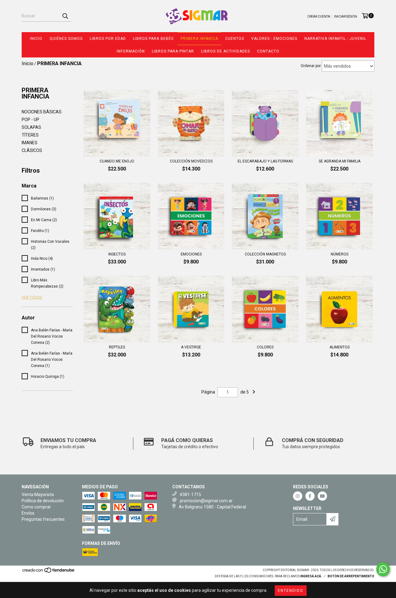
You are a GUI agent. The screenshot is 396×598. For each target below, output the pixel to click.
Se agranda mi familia (339, 161)
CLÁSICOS (32, 150)
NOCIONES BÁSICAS (42, 111)
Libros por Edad (108, 38)
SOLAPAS (31, 127)
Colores (265, 347)
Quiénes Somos (66, 38)
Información (131, 51)
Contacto (268, 51)
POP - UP (30, 119)
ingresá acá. (311, 576)
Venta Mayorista (38, 494)
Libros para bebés (153, 38)
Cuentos (234, 38)
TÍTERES (30, 135)
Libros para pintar (173, 51)
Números (339, 254)
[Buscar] (65, 16)
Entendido (290, 590)
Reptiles (117, 347)
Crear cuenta (318, 16)
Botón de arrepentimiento (351, 576)
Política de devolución (43, 500)
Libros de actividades (225, 51)
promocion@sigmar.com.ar (206, 500)
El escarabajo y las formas (265, 161)
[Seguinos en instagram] (297, 496)
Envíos (28, 513)
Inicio (36, 38)
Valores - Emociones (274, 38)
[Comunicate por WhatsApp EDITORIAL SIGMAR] (383, 569)
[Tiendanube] (49, 572)
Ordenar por (311, 66)
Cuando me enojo (117, 161)
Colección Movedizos (191, 161)
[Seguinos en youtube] (322, 496)
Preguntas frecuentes (43, 519)
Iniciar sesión (345, 16)
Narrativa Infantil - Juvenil (335, 38)
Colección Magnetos (265, 254)
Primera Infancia (199, 38)
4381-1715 (190, 494)
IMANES (29, 142)
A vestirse (191, 347)
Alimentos (339, 347)
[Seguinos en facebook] (310, 496)
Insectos (117, 254)
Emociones (191, 254)
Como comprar (36, 506)
